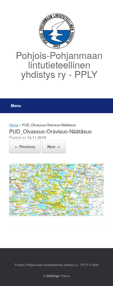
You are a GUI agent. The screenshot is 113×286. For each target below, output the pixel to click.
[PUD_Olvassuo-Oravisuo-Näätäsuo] (56, 214)
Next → (53, 146)
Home (13, 124)
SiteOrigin (53, 276)
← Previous (25, 146)
